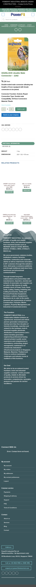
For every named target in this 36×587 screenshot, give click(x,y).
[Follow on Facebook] (3, 573)
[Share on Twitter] (10, 129)
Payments (7, 492)
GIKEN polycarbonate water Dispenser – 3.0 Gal (9, 216)
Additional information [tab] (11, 143)
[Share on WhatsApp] (3, 129)
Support (6, 500)
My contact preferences (11, 477)
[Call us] (17, 573)
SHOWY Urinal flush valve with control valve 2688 (9, 185)
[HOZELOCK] (7, 122)
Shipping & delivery (10, 496)
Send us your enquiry (11, 115)
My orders (7, 469)
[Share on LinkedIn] (20, 129)
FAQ (5, 503)
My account (8, 465)
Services (6, 522)
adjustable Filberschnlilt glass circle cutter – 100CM (27, 216)
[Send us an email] (13, 573)
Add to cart (21, 109)
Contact (6, 530)
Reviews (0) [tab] (6, 146)
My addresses (8, 473)
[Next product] (16, 29)
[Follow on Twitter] (10, 573)
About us (7, 518)
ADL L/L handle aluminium (26, 184)
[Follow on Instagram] (6, 573)
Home (6, 25)
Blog (5, 526)
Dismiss (18, 6)
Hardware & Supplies (17, 25)
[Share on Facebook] (6, 129)
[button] (3, 14)
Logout (6, 481)
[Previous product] (19, 29)
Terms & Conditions (10, 507)
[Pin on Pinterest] (17, 129)
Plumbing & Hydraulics (26, 26)
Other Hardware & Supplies (16, 25)
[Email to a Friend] (13, 129)
